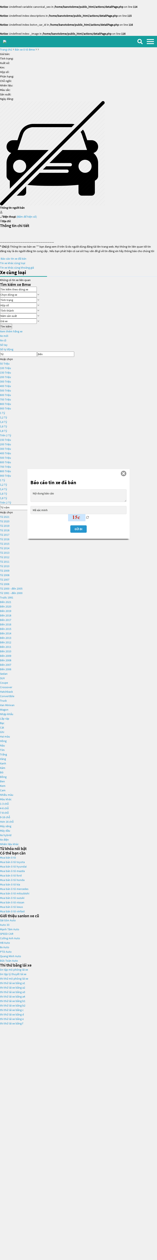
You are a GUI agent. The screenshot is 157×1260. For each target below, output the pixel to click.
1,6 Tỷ (3, 426)
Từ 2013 (4, 552)
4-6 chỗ (4, 808)
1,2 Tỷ (3, 417)
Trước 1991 (6, 597)
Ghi (2, 732)
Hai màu (5, 736)
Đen (2, 781)
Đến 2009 (5, 656)
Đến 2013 (5, 638)
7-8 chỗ (4, 813)
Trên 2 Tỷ (5, 435)
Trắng (3, 754)
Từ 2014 (4, 548)
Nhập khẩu (6, 714)
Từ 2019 (4, 526)
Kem (3, 786)
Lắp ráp (4, 718)
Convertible (7, 696)
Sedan (4, 674)
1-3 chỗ (4, 804)
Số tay (4, 345)
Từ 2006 (4, 584)
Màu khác (5, 799)
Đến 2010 (5, 651)
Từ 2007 (4, 579)
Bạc (2, 723)
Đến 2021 (5, 602)
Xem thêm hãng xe (11, 331)
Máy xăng (5, 826)
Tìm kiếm (6, 326)
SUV (2, 678)
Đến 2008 (5, 660)
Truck (3, 700)
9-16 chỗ (5, 817)
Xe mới (4, 336)
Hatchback (6, 691)
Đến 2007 (5, 665)
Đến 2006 (5, 669)
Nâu (2, 745)
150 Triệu (5, 372)
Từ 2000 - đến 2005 (11, 588)
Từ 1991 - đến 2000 (11, 593)
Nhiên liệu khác (9, 844)
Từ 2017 (4, 535)
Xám (2, 768)
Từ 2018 (4, 530)
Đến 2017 (5, 620)
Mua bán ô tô (8, 857)
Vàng (3, 759)
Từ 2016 (4, 539)
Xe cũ (3, 340)
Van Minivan (7, 705)
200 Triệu (5, 377)
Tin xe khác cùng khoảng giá (17, 267)
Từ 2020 (4, 521)
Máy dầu (5, 830)
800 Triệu (5, 404)
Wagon (4, 709)
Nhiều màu (6, 795)
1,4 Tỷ (3, 422)
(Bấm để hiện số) (27, 216)
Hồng (3, 741)
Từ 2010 (4, 566)
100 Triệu (5, 368)
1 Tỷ (2, 413)
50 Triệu (5, 363)
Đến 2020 (5, 606)
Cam (3, 790)
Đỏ (1, 772)
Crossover (6, 687)
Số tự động (6, 349)
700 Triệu (5, 399)
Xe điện (4, 839)
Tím (2, 750)
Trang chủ (6, 49)
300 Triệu (5, 381)
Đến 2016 (5, 624)
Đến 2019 (5, 611)
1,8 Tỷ (3, 431)
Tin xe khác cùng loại (12, 263)
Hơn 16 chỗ (7, 821)
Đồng (3, 777)
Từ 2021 (4, 517)
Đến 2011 (5, 647)
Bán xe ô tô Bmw (25, 49)
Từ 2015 (4, 544)
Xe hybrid (5, 835)
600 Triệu (5, 395)
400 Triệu (5, 386)
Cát (2, 727)
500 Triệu (5, 390)
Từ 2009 (4, 570)
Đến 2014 (5, 633)
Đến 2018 (5, 615)
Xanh (3, 763)
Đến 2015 (5, 629)
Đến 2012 (5, 642)
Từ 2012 (4, 557)
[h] (52, 153)
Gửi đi (78, 529)
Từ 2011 (4, 561)
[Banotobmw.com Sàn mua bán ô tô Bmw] (4, 41)
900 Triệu (5, 408)
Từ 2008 (4, 575)
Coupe (4, 683)
